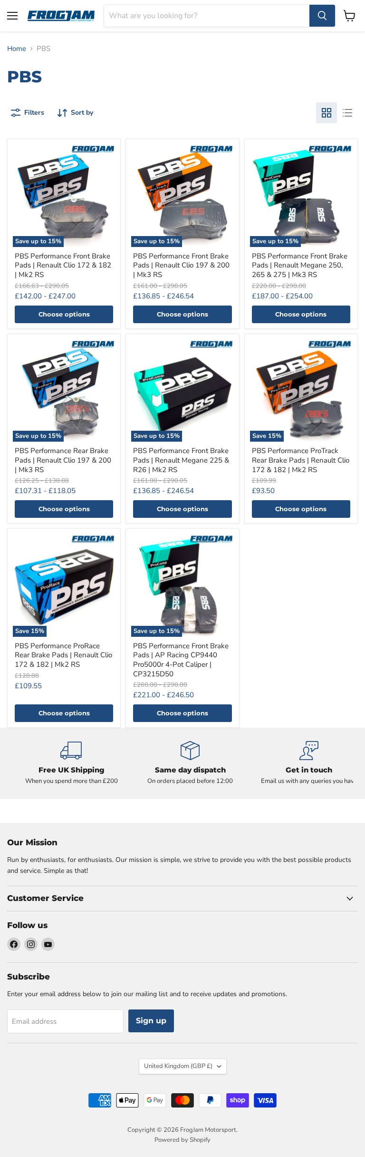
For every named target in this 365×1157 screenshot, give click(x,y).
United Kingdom (178, 1066)
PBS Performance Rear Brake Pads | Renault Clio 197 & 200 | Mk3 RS (63, 460)
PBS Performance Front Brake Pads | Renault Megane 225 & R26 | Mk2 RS (181, 460)
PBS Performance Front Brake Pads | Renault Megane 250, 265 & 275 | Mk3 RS (299, 265)
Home (16, 49)
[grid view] (326, 112)
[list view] (347, 112)
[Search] (322, 16)
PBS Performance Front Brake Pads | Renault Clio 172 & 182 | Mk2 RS (63, 265)
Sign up (151, 1020)
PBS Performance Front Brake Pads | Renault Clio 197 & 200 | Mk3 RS (181, 265)
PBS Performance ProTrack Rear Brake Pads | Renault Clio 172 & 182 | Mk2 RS (300, 460)
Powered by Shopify (182, 1140)
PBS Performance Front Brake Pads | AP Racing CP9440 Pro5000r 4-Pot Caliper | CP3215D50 (181, 660)
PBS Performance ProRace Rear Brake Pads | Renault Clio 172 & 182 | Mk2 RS (63, 655)
